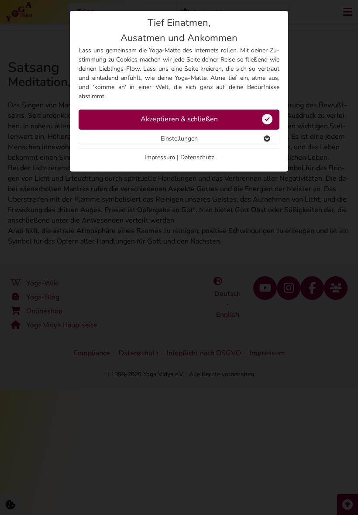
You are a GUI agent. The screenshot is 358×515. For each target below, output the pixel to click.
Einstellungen (179, 138)
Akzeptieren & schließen (179, 119)
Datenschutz (197, 157)
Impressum (160, 157)
